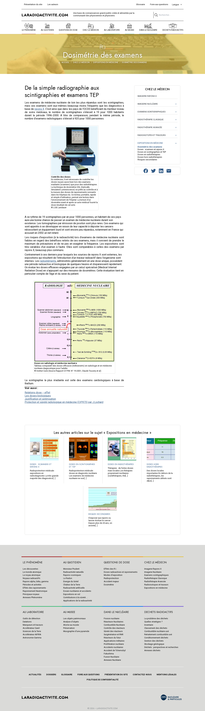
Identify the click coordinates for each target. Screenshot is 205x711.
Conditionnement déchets (156, 637)
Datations (27, 621)
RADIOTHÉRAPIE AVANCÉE (150, 127)
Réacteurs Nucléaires (113, 621)
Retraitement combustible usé (158, 634)
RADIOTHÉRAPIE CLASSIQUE (151, 119)
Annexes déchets (152, 650)
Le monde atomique (32, 572)
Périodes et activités (32, 584)
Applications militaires (114, 641)
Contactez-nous (142, 674)
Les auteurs (52, 4)
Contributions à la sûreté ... (75, 597)
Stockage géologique (154, 644)
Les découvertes (30, 569)
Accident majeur (111, 581)
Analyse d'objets (71, 621)
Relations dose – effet (37, 392)
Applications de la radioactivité (77, 600)
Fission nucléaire (111, 618)
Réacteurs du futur (112, 637)
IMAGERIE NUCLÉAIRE (148, 104)
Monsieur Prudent (71, 569)
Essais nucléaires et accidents (77, 591)
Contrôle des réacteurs (114, 628)
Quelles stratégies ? (153, 621)
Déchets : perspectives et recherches (161, 647)
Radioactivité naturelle (73, 572)
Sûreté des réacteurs (113, 631)
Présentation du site (33, 4)
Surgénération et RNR (113, 634)
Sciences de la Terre (32, 631)
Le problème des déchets (156, 618)
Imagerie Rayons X (152, 569)
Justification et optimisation (40, 398)
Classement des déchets (155, 628)
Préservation (69, 628)
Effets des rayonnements (34, 588)
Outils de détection (31, 618)
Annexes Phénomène (32, 597)
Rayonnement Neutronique (35, 591)
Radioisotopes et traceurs (156, 584)
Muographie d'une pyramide (76, 631)
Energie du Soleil (70, 581)
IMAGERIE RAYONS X (147, 96)
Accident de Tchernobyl (115, 650)
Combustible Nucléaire (114, 625)
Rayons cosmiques (72, 575)
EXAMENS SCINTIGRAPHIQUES (151, 111)
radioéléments (48, 260)
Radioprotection (111, 578)
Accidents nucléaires (113, 647)
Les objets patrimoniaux (74, 618)
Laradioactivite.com (107, 708)
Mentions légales (166, 674)
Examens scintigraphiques (156, 575)
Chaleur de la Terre (71, 584)
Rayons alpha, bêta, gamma (35, 581)
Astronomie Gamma (32, 637)
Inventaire (148, 625)
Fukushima (109, 653)
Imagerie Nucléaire (152, 572)
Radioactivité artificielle (74, 588)
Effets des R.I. (110, 569)
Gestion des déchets (154, 641)
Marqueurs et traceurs (33, 625)
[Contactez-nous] (169, 170)
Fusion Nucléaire (111, 657)
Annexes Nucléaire (112, 660)
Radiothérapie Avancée (155, 581)
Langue (175, 4)
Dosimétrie (109, 584)
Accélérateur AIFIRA (32, 634)
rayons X (39, 108)
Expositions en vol (71, 594)
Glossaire (140, 4)
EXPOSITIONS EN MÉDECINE (150, 143)
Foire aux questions (159, 4)
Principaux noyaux (31, 594)
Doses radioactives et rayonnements (120, 572)
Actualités (35, 674)
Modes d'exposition (113, 575)
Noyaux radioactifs (31, 578)
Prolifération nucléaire (114, 644)
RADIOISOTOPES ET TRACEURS (152, 135)
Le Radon (67, 578)
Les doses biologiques (38, 395)
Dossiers (51, 674)
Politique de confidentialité (102, 679)
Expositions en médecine (156, 588)
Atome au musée (71, 625)
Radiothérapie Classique (155, 578)
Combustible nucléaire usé (156, 631)
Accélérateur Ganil (31, 628)
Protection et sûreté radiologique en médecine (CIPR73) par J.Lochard (64, 402)
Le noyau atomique (31, 575)
